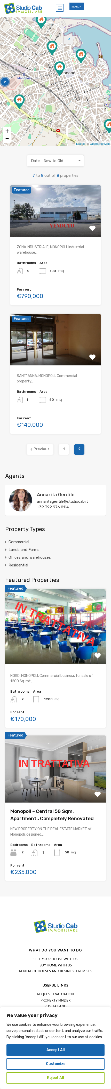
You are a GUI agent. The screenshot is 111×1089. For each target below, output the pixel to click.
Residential (18, 565)
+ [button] (7, 131)
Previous (42, 449)
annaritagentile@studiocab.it (62, 501)
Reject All (55, 1078)
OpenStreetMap (100, 143)
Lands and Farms (24, 549)
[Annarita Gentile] (20, 509)
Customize (55, 1064)
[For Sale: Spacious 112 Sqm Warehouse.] (19, 101)
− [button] (7, 138)
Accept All (55, 1050)
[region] (55, 1048)
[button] (60, 8)
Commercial (19, 542)
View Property (55, 226)
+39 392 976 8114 (53, 507)
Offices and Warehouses (30, 557)
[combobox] (55, 161)
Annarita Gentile (56, 495)
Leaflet (80, 143)
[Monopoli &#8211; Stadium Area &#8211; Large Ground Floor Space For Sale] (41, 21)
